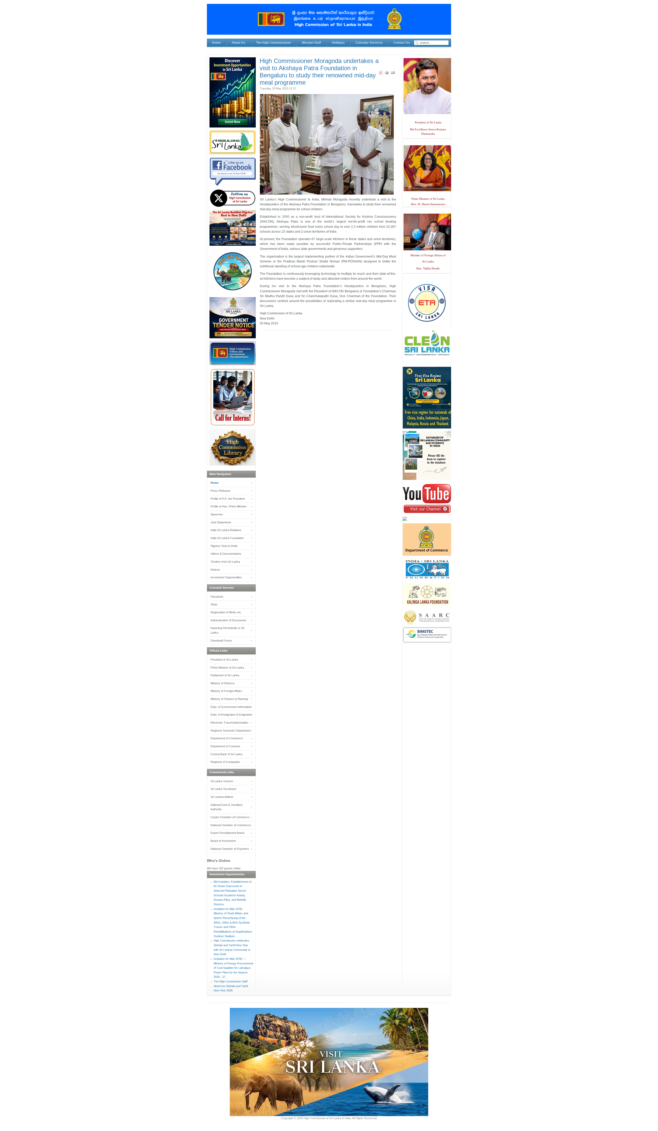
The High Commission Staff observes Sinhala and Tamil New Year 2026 (231, 986)
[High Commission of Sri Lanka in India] (329, 22)
